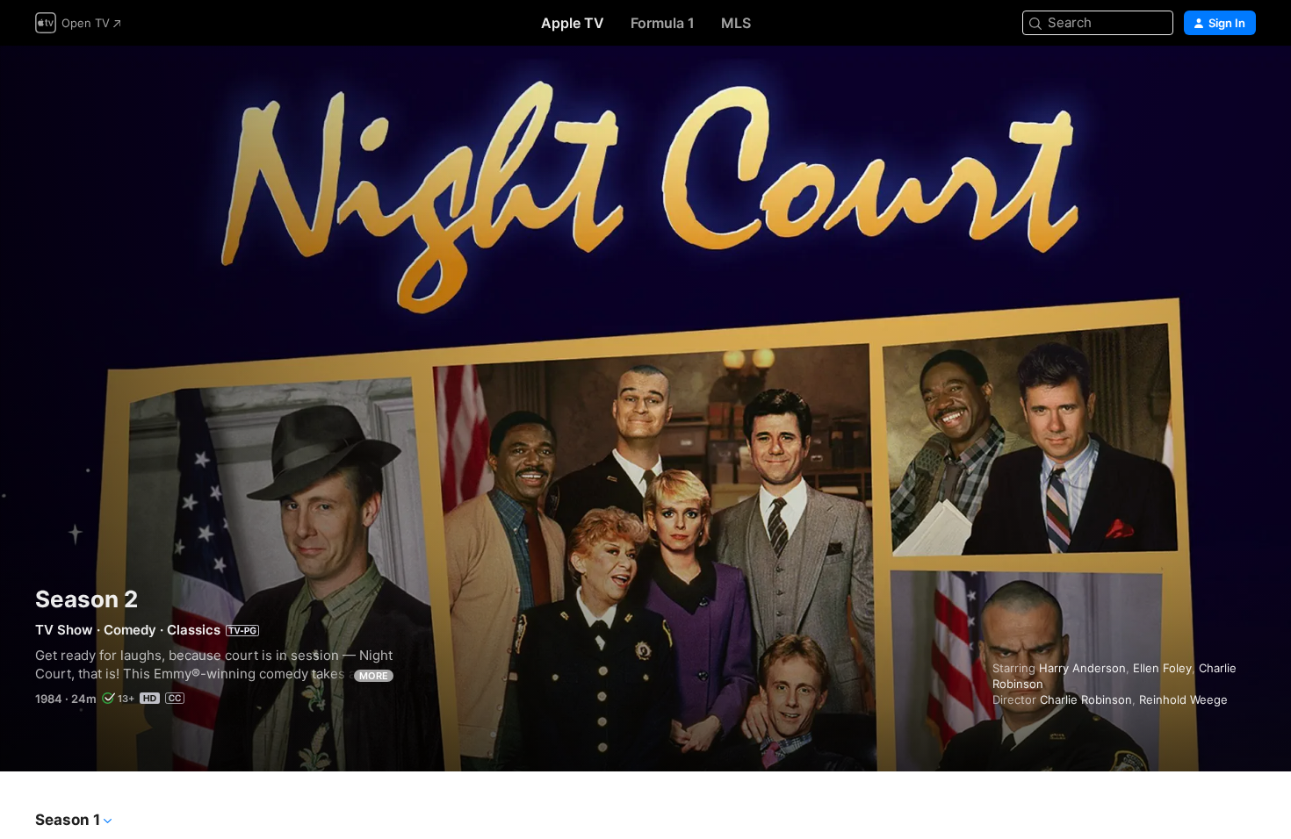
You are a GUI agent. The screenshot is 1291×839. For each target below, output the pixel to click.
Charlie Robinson (1086, 699)
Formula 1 (663, 23)
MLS (736, 23)
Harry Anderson (1082, 668)
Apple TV (572, 23)
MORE (373, 676)
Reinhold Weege (1183, 699)
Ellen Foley (1162, 668)
